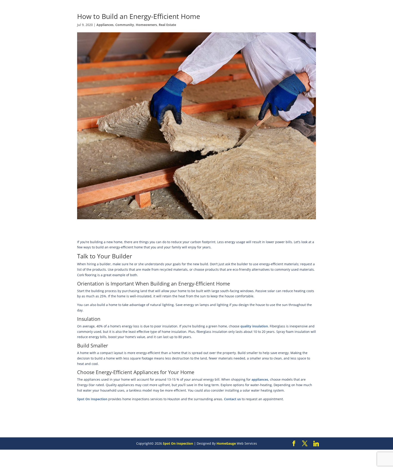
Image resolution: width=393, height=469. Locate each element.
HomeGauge (226, 443)
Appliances (104, 25)
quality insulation (254, 326)
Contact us (232, 399)
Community (124, 25)
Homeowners (146, 25)
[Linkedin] (316, 443)
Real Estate (167, 25)
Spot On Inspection (92, 399)
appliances (260, 379)
